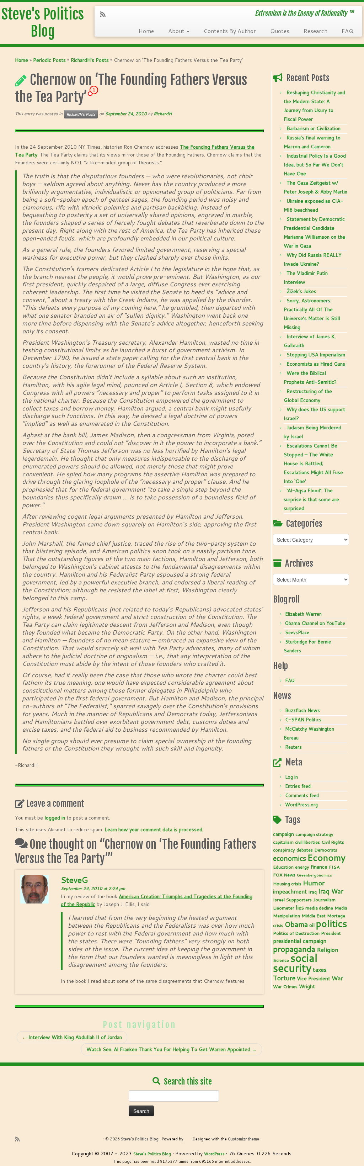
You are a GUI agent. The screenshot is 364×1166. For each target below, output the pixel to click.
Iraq (312, 892)
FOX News (284, 874)
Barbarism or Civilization (314, 128)
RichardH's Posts (90, 60)
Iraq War (330, 891)
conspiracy (284, 850)
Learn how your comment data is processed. (154, 829)
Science (281, 960)
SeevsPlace (297, 632)
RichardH (163, 114)
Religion (327, 949)
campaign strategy (314, 834)
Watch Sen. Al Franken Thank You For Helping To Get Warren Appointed (171, 1049)
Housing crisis (287, 883)
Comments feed (302, 795)
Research (315, 31)
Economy (326, 857)
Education (283, 867)
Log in (291, 777)
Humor (314, 882)
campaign (283, 834)
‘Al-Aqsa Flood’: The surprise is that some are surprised (311, 499)
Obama (296, 924)
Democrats (325, 850)
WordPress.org (301, 804)
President (331, 933)
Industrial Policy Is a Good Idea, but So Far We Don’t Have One (315, 164)
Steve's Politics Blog (42, 23)
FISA (334, 867)
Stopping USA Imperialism (316, 354)
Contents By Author (230, 31)
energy (302, 867)
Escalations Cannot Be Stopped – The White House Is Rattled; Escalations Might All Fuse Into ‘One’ (313, 463)
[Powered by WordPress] (186, 1137)
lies (300, 907)
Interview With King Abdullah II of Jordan (72, 1037)
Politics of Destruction (296, 933)
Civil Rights (332, 842)
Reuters (293, 747)
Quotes (279, 31)
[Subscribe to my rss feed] (105, 14)
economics (289, 858)
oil (312, 925)
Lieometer (283, 908)
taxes (320, 969)
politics (331, 923)
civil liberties (307, 842)
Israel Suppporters (292, 899)
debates (304, 850)
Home (146, 31)
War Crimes (285, 986)
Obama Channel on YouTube (315, 623)
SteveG (74, 879)
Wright (307, 986)
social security (295, 962)
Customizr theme (243, 1139)
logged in (54, 817)
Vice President (313, 978)
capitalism (283, 842)
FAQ (347, 31)
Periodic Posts (49, 60)
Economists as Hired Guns (316, 363)
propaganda (294, 948)
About (177, 31)
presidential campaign (299, 941)
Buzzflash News (302, 710)
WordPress (214, 1154)
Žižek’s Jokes (301, 291)
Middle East (313, 915)
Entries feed (298, 786)
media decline (319, 908)
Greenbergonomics (314, 875)
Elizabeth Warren (303, 614)
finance (319, 866)
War (337, 978)
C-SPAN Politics (303, 719)
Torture (284, 977)
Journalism (324, 899)
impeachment (290, 891)
